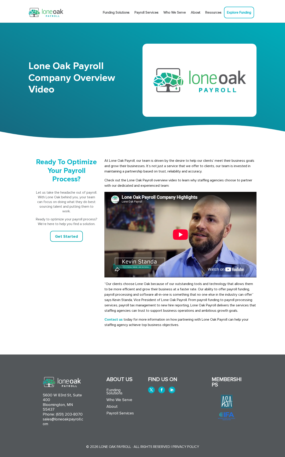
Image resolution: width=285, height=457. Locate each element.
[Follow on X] (151, 390)
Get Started (66, 236)
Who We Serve (174, 12)
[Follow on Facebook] (161, 390)
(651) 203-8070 (69, 414)
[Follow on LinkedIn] (172, 390)
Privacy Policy (186, 447)
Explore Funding (239, 12)
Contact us (113, 319)
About (195, 12)
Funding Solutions (116, 12)
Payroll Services (146, 12)
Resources (213, 12)
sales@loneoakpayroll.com (63, 421)
